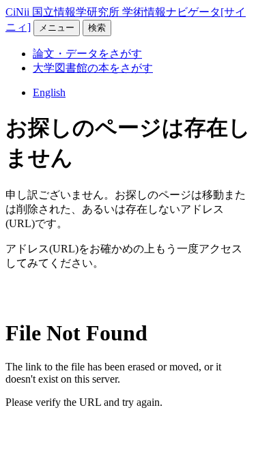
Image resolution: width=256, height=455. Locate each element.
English (49, 92)
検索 (97, 28)
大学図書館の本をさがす (93, 68)
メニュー (56, 28)
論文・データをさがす (87, 53)
